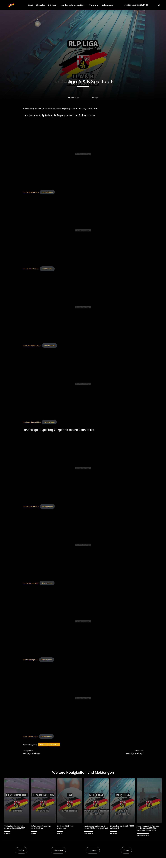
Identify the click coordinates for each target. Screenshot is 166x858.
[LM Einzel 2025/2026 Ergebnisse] (69, 800)
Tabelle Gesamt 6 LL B (30, 583)
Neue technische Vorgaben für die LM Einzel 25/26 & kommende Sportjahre (148, 828)
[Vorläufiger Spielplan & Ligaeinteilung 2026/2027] (16, 800)
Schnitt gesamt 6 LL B (30, 736)
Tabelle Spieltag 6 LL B (31, 506)
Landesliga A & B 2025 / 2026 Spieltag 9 (122, 827)
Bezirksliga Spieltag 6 (31, 753)
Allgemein (7, 833)
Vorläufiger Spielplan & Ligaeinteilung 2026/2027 (14, 827)
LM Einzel (60, 833)
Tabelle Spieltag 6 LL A (31, 192)
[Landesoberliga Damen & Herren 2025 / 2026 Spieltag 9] (96, 800)
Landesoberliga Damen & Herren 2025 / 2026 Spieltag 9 (96, 827)
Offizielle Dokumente (143, 835)
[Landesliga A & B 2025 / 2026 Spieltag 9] (122, 800)
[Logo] (11, 5)
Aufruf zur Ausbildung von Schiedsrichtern (41, 827)
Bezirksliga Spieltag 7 (134, 753)
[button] (159, 5)
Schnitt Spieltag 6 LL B (30, 660)
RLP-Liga (43, 744)
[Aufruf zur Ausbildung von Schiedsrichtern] (43, 800)
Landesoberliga (88, 833)
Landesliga (54, 744)
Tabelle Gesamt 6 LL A (31, 269)
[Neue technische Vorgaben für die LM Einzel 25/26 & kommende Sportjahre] (149, 800)
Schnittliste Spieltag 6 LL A (32, 345)
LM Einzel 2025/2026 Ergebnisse (65, 827)
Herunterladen (47, 192)
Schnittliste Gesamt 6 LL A (32, 422)
